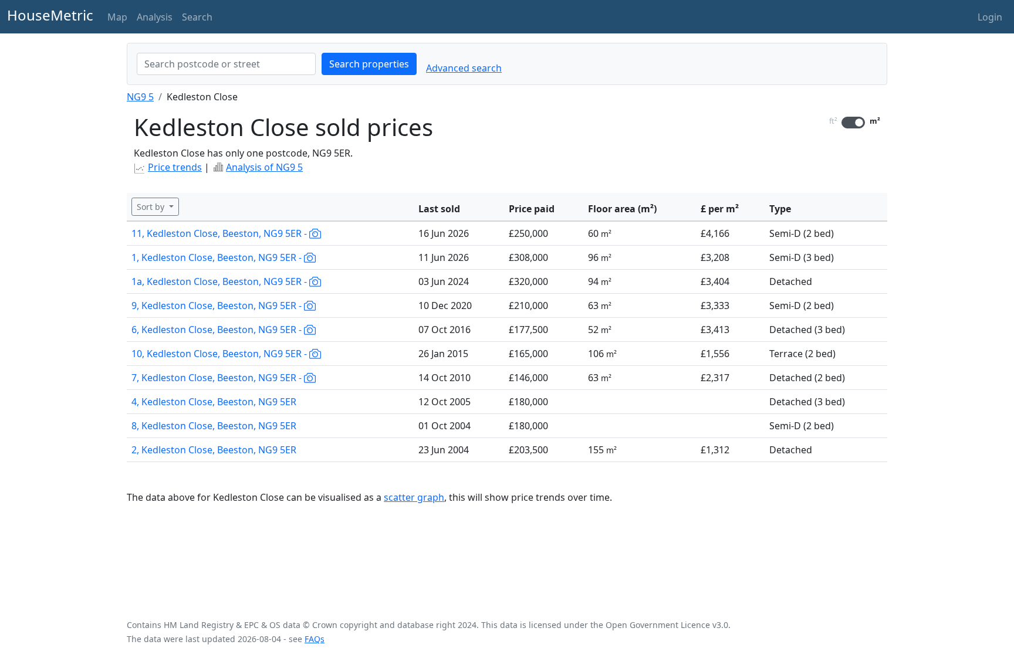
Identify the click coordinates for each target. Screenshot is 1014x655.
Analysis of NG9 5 (264, 167)
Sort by (152, 206)
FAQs (315, 638)
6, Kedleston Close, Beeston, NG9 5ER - (217, 329)
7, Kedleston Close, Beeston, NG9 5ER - (217, 377)
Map (117, 17)
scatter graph (414, 497)
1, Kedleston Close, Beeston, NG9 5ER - (217, 257)
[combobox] (226, 64)
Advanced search (464, 68)
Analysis (155, 17)
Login (990, 17)
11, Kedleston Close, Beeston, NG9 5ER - (220, 233)
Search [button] (197, 17)
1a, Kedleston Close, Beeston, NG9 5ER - (220, 281)
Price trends (175, 167)
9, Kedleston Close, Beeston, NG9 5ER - (217, 305)
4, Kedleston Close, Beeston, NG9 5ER (213, 401)
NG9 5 (140, 96)
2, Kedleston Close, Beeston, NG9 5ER (213, 449)
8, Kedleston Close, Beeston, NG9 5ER (213, 425)
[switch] (853, 122)
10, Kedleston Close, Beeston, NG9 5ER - (220, 353)
